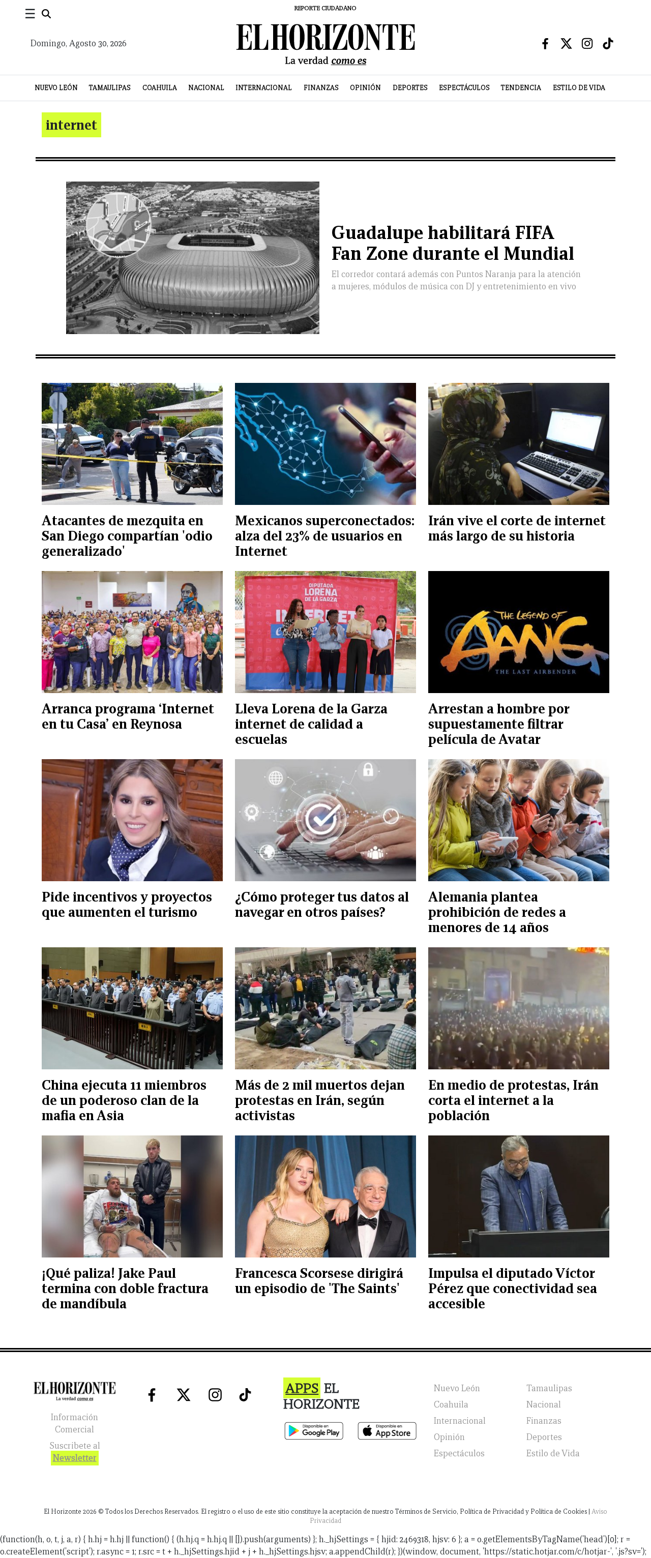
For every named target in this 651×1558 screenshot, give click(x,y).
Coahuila (159, 88)
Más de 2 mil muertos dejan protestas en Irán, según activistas (320, 1100)
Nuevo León (56, 88)
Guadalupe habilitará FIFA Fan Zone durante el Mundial (453, 243)
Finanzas (321, 88)
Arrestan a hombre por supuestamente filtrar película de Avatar (498, 723)
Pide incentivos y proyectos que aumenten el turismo (127, 904)
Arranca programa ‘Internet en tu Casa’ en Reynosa (128, 716)
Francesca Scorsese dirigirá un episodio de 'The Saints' (319, 1281)
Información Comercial (74, 1423)
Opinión (365, 88)
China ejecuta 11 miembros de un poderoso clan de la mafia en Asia (124, 1100)
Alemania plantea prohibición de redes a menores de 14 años (497, 912)
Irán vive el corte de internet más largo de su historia (517, 528)
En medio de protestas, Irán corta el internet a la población (513, 1100)
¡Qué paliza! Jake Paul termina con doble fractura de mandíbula (125, 1288)
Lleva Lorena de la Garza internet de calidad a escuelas (311, 723)
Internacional (263, 88)
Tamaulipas (110, 88)
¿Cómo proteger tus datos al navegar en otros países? (322, 904)
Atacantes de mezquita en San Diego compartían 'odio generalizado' (127, 535)
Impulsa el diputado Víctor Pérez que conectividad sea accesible (512, 1288)
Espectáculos (464, 88)
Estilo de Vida (579, 88)
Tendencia (521, 88)
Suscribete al (74, 1452)
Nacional (206, 88)
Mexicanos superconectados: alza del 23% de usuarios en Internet (325, 535)
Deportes (410, 88)
